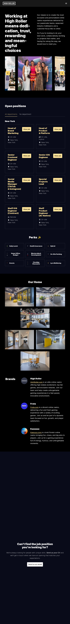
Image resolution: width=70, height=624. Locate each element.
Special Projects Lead (43, 181)
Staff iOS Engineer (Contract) (13, 210)
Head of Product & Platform (44, 130)
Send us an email (35, 564)
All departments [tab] (11, 114)
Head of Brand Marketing (13, 130)
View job (26, 129)
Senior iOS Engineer (44, 156)
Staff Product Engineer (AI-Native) (45, 212)
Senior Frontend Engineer (12, 157)
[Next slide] (62, 73)
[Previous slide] (8, 73)
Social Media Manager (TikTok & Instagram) (14, 184)
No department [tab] (25, 114)
